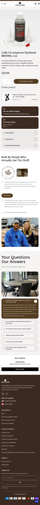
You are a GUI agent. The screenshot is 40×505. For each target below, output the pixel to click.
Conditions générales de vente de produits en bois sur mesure (18, 452)
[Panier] (39, 4)
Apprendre (4, 449)
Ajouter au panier (27, 81)
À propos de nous (6, 461)
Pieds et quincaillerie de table (9, 417)
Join (20, 482)
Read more (7, 195)
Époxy (3, 413)
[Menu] (2, 4)
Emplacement (5, 465)
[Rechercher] (5, 4)
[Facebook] (2, 393)
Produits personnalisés (7, 423)
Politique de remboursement (9, 439)
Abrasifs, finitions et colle (8, 420)
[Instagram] (6, 393)
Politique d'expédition (7, 436)
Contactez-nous (5, 433)
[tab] (20, 301)
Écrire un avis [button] (20, 369)
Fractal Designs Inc (21, 494)
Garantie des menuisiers (8, 446)
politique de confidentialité (8, 442)
